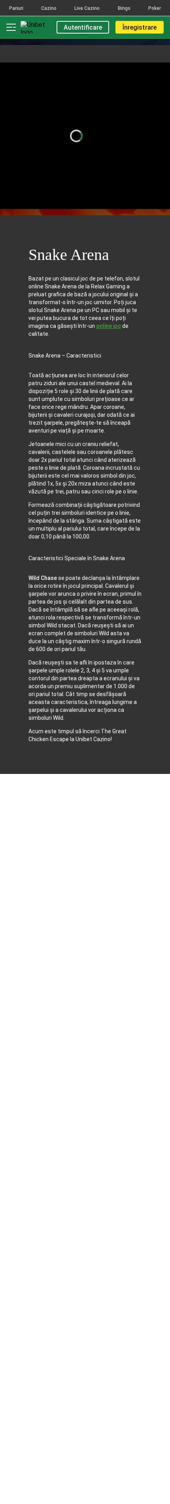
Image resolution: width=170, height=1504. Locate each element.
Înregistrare (140, 27)
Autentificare (83, 27)
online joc (108, 326)
